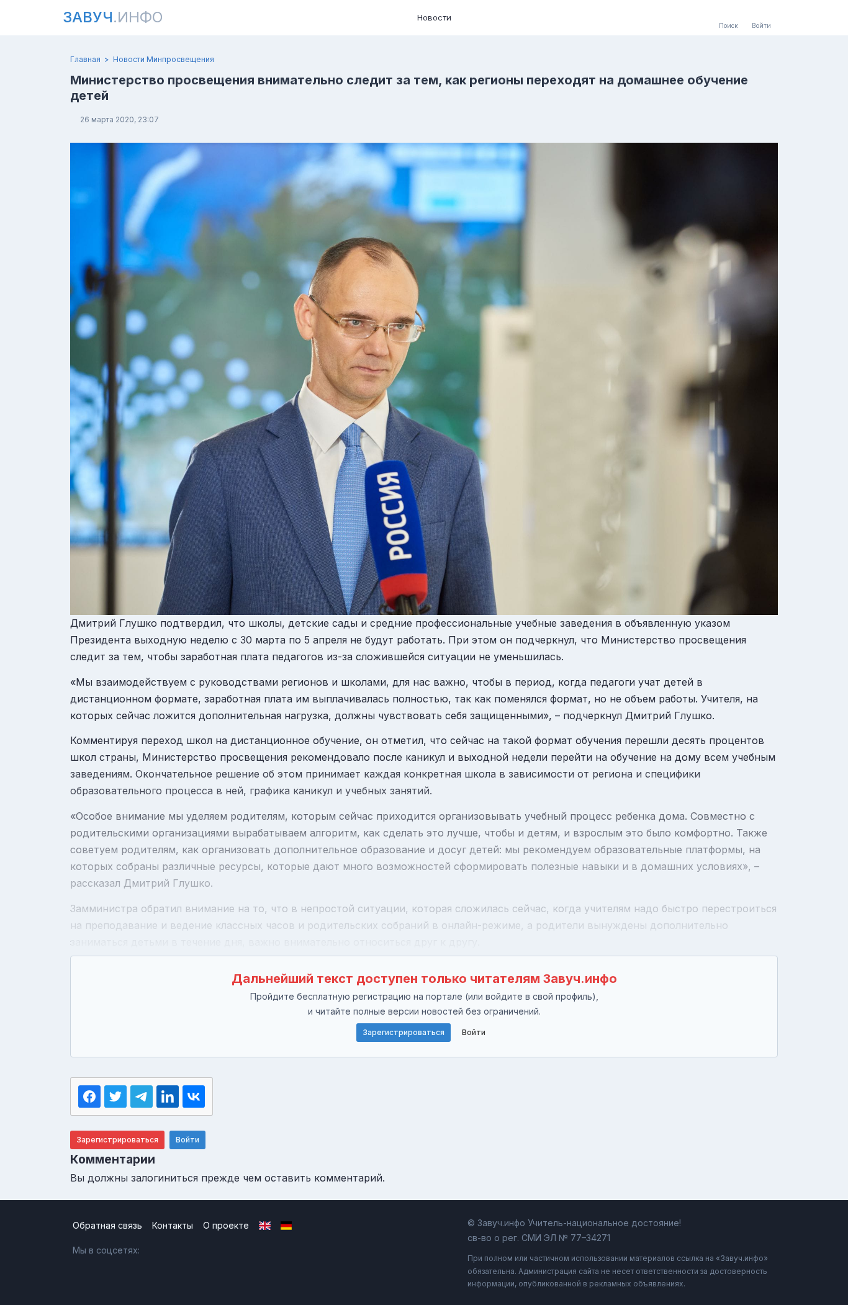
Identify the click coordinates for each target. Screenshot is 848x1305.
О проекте (226, 1225)
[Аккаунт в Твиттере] (211, 1250)
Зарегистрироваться (403, 1032)
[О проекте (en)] (264, 1225)
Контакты (172, 1225)
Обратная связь (107, 1225)
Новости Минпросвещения (163, 59)
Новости (434, 17)
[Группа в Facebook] (185, 1250)
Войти (473, 1032)
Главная (85, 59)
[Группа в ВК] (158, 1250)
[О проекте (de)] (286, 1225)
